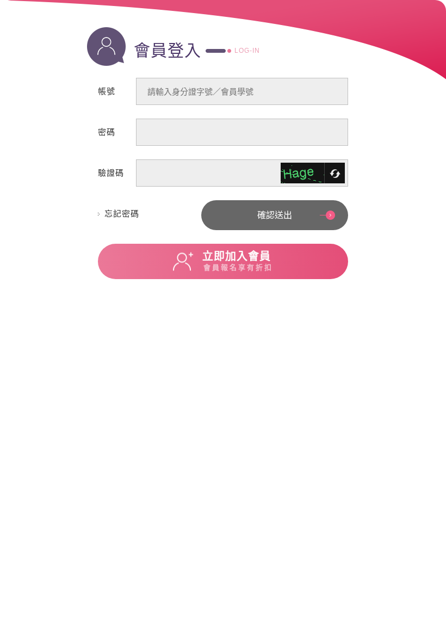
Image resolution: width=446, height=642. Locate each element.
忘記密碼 (121, 213)
